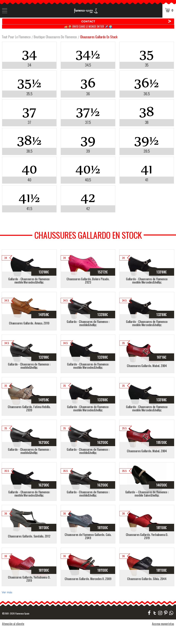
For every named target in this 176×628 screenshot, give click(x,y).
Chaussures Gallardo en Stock (98, 36)
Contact (126, 21)
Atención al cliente (13, 623)
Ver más (7, 592)
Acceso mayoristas (163, 623)
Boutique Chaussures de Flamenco (55, 36)
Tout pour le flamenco (16, 36)
